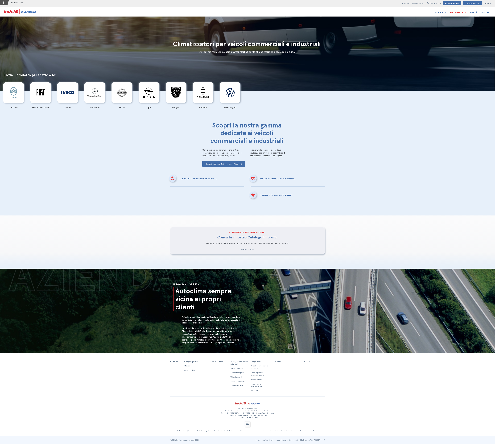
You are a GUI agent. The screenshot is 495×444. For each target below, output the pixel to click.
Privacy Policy (274, 431)
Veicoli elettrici (236, 386)
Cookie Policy (285, 431)
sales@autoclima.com (266, 413)
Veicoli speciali (236, 377)
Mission (187, 366)
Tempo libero (256, 362)
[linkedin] (247, 424)
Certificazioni (189, 370)
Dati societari (182, 431)
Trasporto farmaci (237, 381)
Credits (315, 431)
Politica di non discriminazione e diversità (254, 431)
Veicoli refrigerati (237, 373)
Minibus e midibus (237, 368)
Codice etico (212, 431)
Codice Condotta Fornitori (227, 431)
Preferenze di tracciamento (301, 431)
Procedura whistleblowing (197, 431)
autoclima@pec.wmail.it (249, 417)
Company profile (191, 362)
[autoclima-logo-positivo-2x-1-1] (20, 9)
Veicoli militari (256, 380)
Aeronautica (255, 391)
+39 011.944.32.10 (230, 413)
